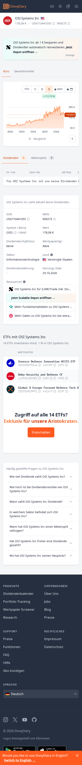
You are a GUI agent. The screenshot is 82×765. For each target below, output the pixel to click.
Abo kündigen (13, 670)
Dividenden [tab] (13, 158)
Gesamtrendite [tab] (24, 71)
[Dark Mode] (60, 6)
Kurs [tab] (6, 71)
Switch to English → (19, 760)
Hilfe (6, 663)
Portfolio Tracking (16, 601)
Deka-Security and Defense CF (40, 374)
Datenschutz (53, 647)
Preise (8, 639)
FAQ (6, 655)
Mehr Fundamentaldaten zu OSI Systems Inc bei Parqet (43, 307)
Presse (49, 617)
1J (35, 89)
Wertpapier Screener (19, 609)
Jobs (47, 601)
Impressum (53, 639)
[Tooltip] (51, 254)
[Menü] (76, 6)
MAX (59, 89)
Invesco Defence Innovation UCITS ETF (46, 361)
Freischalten (41, 432)
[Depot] (68, 6)
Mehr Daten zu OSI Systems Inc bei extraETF (43, 316)
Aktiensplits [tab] (41, 158)
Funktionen (11, 647)
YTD (26, 89)
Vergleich (39, 139)
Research (10, 617)
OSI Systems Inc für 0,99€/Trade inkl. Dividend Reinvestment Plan (43, 289)
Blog (47, 609)
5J (49, 90)
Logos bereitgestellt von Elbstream (26, 738)
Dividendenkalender (18, 593)
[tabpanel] (41, 114)
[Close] (77, 755)
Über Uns (51, 593)
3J (42, 89)
